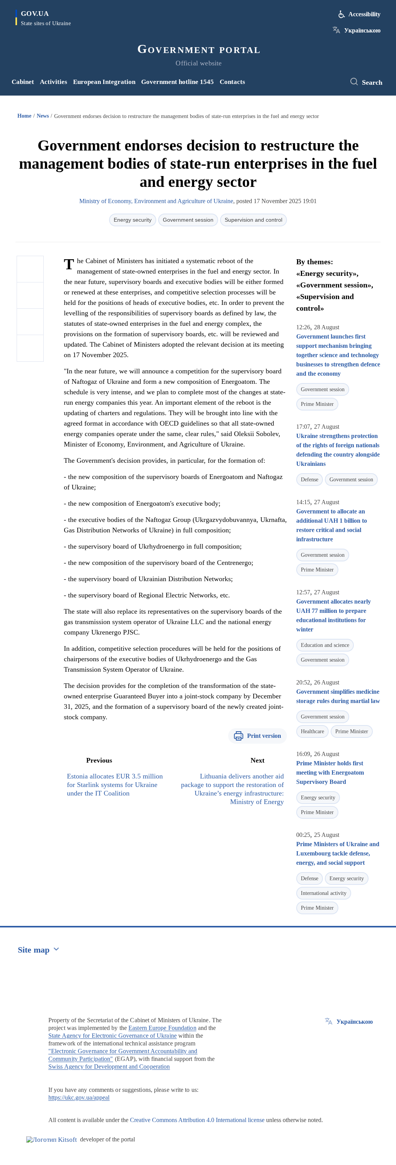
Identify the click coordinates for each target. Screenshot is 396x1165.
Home (24, 116)
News (43, 116)
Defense (309, 479)
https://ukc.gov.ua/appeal (79, 1097)
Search (372, 82)
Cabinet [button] (23, 82)
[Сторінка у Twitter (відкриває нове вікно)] (336, 82)
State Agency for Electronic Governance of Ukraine (112, 1035)
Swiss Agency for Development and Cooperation (109, 1066)
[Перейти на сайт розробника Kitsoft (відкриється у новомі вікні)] (51, 1139)
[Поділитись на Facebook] (30, 269)
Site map (34, 950)
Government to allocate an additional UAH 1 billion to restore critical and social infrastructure (331, 525)
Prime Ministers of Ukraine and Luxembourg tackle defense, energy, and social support (337, 853)
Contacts (232, 82)
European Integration (104, 82)
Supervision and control (253, 220)
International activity (323, 893)
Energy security (133, 220)
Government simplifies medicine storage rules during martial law (338, 696)
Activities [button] (53, 82)
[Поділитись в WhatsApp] (30, 322)
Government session (188, 220)
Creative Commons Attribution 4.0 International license (197, 1120)
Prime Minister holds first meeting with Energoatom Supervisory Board (330, 772)
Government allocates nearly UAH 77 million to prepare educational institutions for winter (333, 615)
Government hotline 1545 (177, 82)
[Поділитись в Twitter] (30, 295)
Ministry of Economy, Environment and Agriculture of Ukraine (156, 201)
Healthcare (312, 731)
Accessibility (364, 14)
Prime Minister (317, 404)
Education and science (325, 645)
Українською (362, 30)
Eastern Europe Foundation (162, 1028)
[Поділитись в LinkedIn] (30, 348)
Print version (264, 735)
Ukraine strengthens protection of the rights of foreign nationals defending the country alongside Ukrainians (338, 450)
